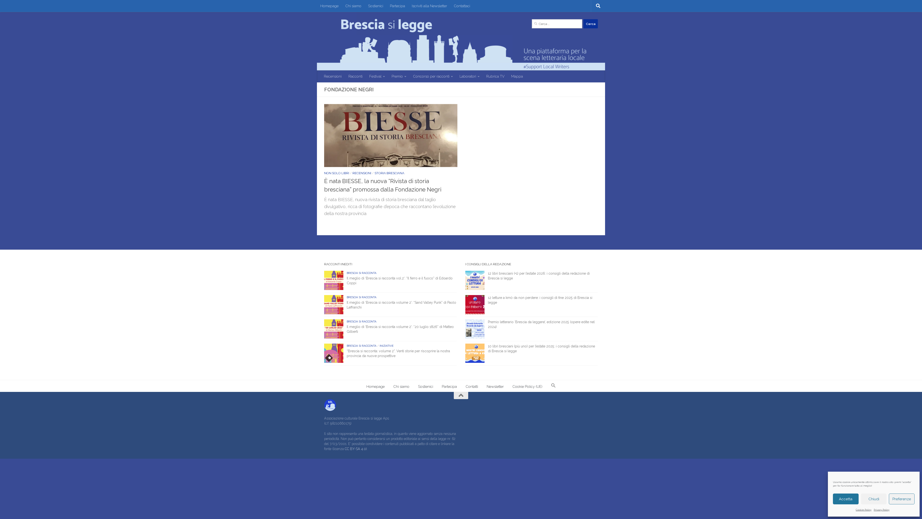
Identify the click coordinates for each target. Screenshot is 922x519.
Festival (375, 76)
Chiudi (873, 499)
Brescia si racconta (361, 273)
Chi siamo (353, 6)
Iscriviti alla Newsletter (429, 6)
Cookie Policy (863, 509)
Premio (397, 76)
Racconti (355, 76)
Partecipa (397, 6)
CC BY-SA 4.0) (356, 449)
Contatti (472, 386)
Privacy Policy (881, 509)
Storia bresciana (389, 173)
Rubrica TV (495, 76)
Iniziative (387, 345)
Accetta (845, 499)
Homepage (329, 6)
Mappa (517, 76)
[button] (553, 386)
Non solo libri (336, 173)
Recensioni (333, 76)
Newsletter (495, 386)
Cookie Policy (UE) (527, 386)
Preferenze (901, 499)
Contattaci (462, 6)
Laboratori (468, 76)
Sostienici (375, 6)
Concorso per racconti (431, 76)
